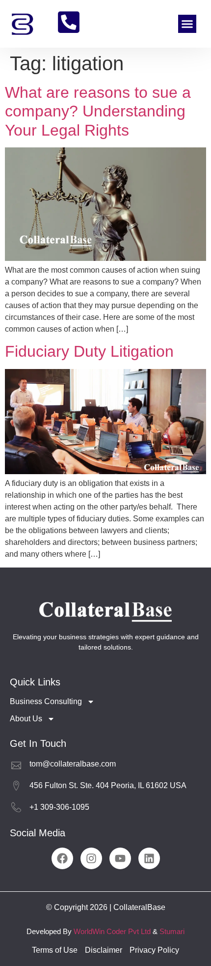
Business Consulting (46, 701)
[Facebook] (62, 858)
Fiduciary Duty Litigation (89, 351)
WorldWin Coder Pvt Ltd (112, 931)
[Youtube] (120, 858)
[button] (187, 24)
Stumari (172, 931)
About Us (26, 718)
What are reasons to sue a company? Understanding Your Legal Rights (98, 111)
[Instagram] (91, 858)
